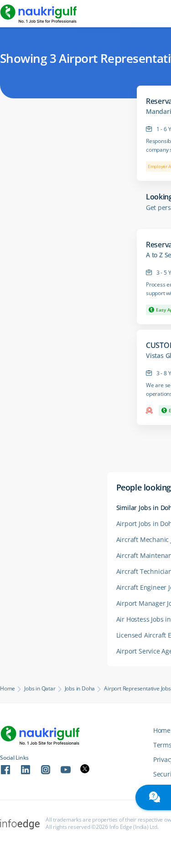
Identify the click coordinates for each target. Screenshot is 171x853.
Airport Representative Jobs (137, 688)
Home (7, 688)
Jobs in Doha (80, 688)
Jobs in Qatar (39, 688)
